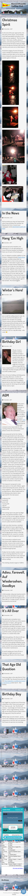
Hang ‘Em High (12, 238)
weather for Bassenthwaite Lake (11, 807)
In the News (10, 213)
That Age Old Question (11, 666)
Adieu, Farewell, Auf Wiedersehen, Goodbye (13, 579)
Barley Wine (21, 257)
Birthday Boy (11, 694)
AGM (5, 395)
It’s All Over (10, 610)
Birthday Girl (11, 341)
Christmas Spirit (9, 22)
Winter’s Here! (12, 290)
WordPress (16, 892)
